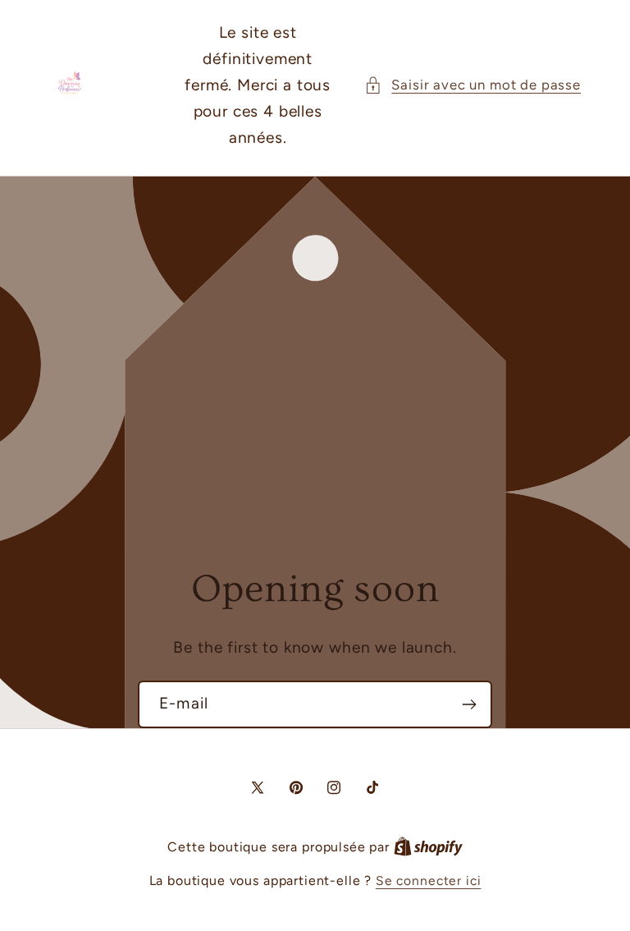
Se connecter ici (428, 880)
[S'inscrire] (469, 704)
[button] (472, 85)
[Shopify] (428, 847)
